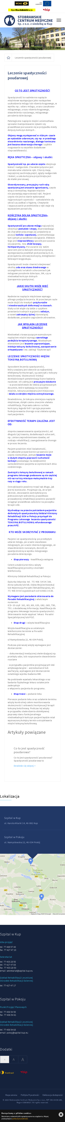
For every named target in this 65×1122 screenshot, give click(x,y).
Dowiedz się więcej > (25, 765)
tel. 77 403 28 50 (8, 961)
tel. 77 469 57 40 (8, 946)
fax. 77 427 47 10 (8, 949)
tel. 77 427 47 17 (8, 985)
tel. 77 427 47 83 (8, 964)
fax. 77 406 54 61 (8, 1014)
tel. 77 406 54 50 (8, 1011)
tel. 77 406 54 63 (8, 1029)
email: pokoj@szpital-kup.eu (14, 1032)
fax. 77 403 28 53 (8, 967)
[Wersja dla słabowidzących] (21, 3)
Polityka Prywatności (30, 1095)
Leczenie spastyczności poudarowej (33, 57)
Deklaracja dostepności (52, 1095)
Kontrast (9, 1072)
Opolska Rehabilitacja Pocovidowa (22, 10)
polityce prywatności (20, 1118)
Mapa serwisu (11, 1095)
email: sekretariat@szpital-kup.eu (16, 970)
